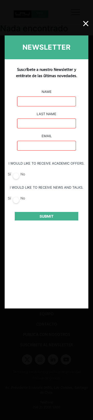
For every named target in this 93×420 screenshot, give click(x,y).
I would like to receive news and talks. (46, 187)
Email (47, 136)
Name (47, 92)
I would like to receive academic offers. (46, 163)
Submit (46, 216)
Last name (46, 114)
